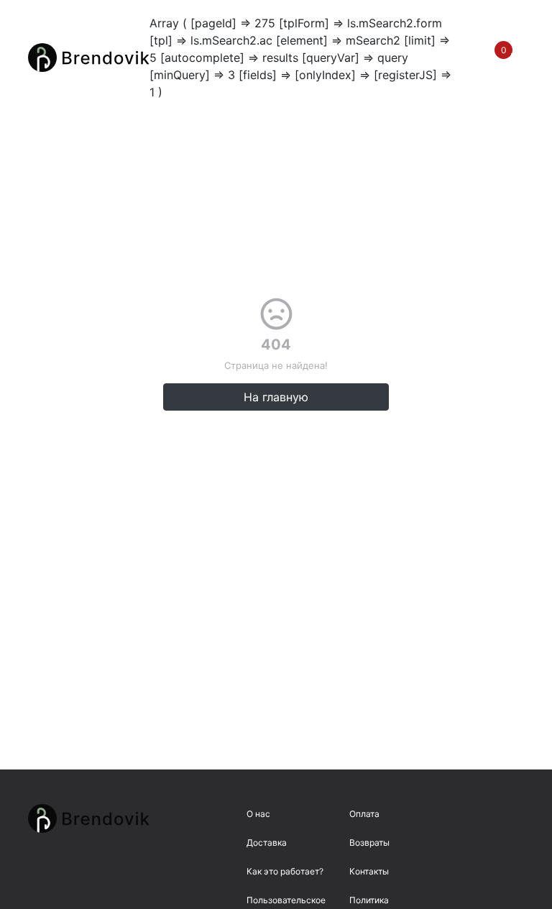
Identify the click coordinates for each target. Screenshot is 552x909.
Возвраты (369, 842)
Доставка (267, 842)
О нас (258, 813)
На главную (276, 397)
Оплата (364, 813)
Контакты (369, 871)
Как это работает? (285, 871)
